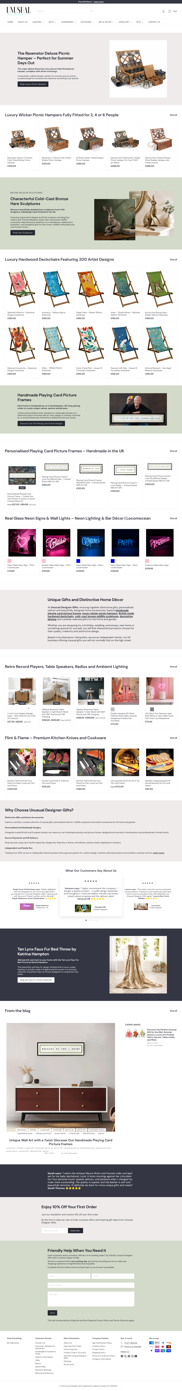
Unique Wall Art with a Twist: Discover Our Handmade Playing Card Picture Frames (60, 1142)
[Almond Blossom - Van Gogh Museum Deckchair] (160, 350)
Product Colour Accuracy (75, 1352)
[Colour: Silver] (113, 709)
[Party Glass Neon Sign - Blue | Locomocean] (125, 550)
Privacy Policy (102, 1320)
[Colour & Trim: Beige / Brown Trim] (19, 709)
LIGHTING (37, 22)
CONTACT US (154, 22)
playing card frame (103, 1148)
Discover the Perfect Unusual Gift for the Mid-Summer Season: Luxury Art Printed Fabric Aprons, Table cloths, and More (162, 1034)
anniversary (11, 1148)
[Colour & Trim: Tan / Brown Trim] (9, 709)
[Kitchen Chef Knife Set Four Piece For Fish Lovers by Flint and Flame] (91, 769)
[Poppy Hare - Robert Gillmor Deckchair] (91, 294)
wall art (45, 1151)
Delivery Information (44, 1357)
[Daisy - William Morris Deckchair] (56, 350)
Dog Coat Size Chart (72, 1346)
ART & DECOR (105, 22)
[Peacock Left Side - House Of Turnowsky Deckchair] (125, 350)
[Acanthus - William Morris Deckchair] (56, 294)
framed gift (39, 1148)
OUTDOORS (86, 22)
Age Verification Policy (102, 1343)
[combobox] (65, 11)
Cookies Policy (98, 1346)
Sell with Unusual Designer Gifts (75, 1357)
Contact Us (40, 1343)
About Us (68, 1343)
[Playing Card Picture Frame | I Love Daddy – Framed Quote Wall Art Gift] (125, 476)
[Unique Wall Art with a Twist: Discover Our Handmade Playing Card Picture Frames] (60, 1077)
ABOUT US (22, 22)
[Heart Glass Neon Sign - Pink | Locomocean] (22, 550)
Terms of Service (120, 1320)
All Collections (13, 1343)
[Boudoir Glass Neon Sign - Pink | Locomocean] (56, 550)
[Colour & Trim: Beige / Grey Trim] (14, 709)
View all (173, 115)
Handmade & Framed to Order (45, 1352)
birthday (20, 1148)
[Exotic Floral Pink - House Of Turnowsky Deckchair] (91, 350)
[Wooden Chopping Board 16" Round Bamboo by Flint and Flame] (160, 769)
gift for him (58, 1148)
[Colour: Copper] (118, 709)
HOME (10, 22)
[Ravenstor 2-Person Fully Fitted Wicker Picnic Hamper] (56, 145)
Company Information (101, 1359)
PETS (138, 22)
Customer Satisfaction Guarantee (45, 1347)
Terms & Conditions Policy (103, 1356)
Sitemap (67, 1361)
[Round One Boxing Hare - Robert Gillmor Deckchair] (160, 294)
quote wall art (11, 1151)
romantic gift (23, 1151)
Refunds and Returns (44, 1373)
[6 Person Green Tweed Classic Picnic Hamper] (91, 145)
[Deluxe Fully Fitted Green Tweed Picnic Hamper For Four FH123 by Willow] (125, 146)
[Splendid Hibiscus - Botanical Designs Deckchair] (22, 294)
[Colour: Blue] (78, 561)
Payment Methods (43, 1370)
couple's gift (29, 1148)
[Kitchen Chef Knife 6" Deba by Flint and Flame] (56, 767)
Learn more (99, 2)
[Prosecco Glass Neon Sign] (160, 549)
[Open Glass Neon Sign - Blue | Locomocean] (91, 550)
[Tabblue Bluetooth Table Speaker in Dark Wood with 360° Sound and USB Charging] (91, 698)
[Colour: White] (147, 709)
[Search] (92, 11)
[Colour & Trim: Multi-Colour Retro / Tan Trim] (24, 709)
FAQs (37, 1360)
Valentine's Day (36, 1151)
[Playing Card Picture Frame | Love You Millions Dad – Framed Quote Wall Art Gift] (56, 473)
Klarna (38, 1363)
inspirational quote (87, 1148)
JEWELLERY (124, 22)
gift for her (49, 1148)
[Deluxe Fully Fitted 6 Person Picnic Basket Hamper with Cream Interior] (160, 146)
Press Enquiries (70, 1349)
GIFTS (51, 22)
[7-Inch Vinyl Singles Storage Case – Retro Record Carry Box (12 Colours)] (22, 700)
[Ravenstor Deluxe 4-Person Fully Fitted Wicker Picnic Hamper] (22, 146)
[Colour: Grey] (152, 709)
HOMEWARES (67, 22)
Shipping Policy (98, 1352)
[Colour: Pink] (9, 561)
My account (69, 1364)
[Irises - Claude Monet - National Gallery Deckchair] (125, 294)
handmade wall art (71, 1148)
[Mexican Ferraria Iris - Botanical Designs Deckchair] (22, 350)
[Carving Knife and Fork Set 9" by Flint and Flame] (125, 767)
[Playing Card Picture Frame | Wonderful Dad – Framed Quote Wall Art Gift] (91, 475)
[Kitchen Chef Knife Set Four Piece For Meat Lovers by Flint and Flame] (22, 769)
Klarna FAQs (40, 1366)
